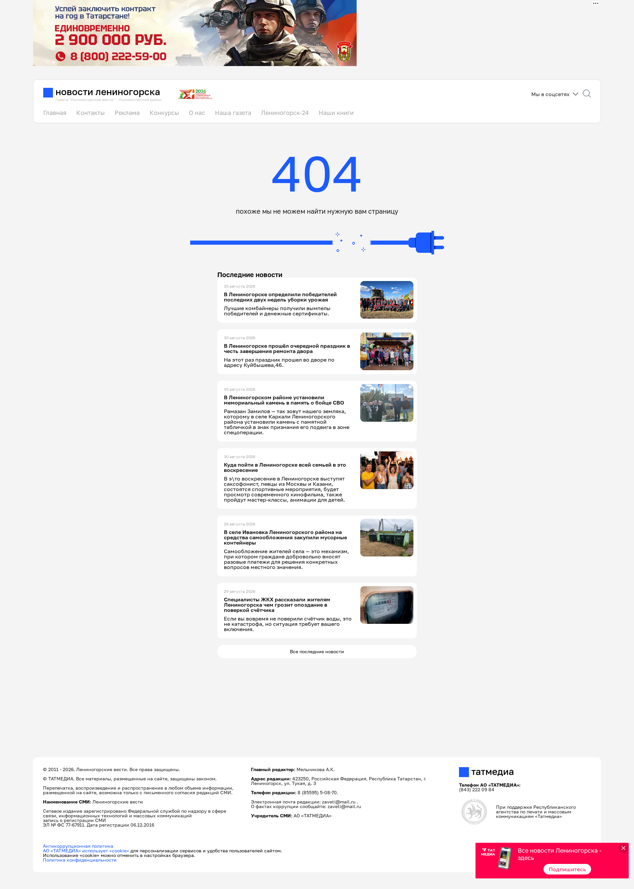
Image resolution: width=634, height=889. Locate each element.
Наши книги (336, 112)
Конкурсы (164, 112)
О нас (197, 112)
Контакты (90, 112)
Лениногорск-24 (285, 112)
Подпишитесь (567, 869)
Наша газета (233, 112)
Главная (54, 112)
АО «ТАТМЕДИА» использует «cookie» (86, 850)
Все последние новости (317, 651)
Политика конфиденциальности (80, 860)
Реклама (127, 112)
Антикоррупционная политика (78, 846)
